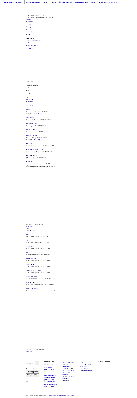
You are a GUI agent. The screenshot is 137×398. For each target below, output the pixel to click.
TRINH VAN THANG (31, 258)
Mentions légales (52, 395)
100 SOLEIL (29, 110)
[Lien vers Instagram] (6, 6)
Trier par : (30, 99)
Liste (27, 106)
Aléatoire (30, 101)
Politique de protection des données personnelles (68, 378)
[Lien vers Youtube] (8, 6)
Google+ (30, 27)
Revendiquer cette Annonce (33, 41)
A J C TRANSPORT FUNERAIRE (35, 150)
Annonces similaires (33, 45)
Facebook (30, 21)
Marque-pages (30, 38)
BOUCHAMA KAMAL (32, 276)
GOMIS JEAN (30, 246)
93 (30, 226)
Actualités (82, 362)
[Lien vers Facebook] (3, 6)
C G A (27, 240)
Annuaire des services (68, 370)
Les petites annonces (86, 370)
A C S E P (29, 144)
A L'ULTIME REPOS (31, 156)
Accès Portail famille (85, 364)
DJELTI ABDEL (30, 264)
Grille (30, 106)
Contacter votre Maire (68, 362)
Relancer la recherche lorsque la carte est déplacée (41, 166)
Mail (29, 34)
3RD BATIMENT (30, 130)
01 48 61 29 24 (38, 114)
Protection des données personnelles (65, 395)
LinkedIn (30, 32)
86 (30, 351)
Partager (28, 19)
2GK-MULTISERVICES (32, 124)
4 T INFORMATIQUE (31, 136)
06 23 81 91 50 (38, 140)
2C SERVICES (30, 118)
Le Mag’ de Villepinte (67, 368)
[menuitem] (8, 2)
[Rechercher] (124, 2)
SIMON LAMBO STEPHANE (34, 270)
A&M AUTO (29, 162)
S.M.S (28, 252)
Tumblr (30, 29)
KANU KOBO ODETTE (32, 289)
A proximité (31, 48)
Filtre (27, 97)
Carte (29, 43)
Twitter (30, 24)
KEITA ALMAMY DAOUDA (33, 283)
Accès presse (84, 368)
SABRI (28, 234)
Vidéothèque (83, 366)
